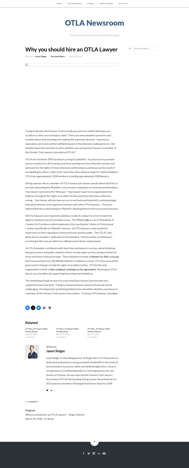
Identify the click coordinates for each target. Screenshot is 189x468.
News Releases (106, 3)
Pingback (30, 410)
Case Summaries (74, 3)
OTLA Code (82, 219)
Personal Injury (58, 56)
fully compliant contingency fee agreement (73, 269)
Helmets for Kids (99, 256)
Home (59, 3)
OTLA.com (123, 3)
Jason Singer (41, 56)
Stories (90, 3)
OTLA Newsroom (94, 22)
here (114, 293)
